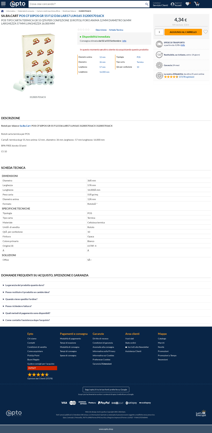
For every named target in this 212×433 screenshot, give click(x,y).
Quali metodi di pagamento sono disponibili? (27, 313)
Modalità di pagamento (70, 338)
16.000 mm (104, 72)
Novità (161, 347)
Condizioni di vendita (37, 347)
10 (138, 67)
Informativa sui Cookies (103, 355)
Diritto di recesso (100, 338)
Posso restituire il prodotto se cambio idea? (27, 292)
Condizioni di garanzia (103, 343)
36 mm (102, 62)
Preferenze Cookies (101, 359)
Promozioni (163, 351)
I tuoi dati (129, 338)
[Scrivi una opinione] (83, 29)
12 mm (102, 57)
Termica (140, 62)
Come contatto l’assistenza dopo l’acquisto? (27, 320)
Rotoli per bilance (69, 11)
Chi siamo (31, 338)
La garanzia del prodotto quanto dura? (24, 285)
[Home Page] (2, 12)
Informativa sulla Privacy (104, 351)
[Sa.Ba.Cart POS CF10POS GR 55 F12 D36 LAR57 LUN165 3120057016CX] (37, 61)
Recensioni (163, 359)
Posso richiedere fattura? (18, 306)
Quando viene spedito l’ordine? (21, 299)
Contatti (31, 343)
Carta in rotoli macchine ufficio (48, 11)
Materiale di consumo (26, 11)
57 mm (102, 67)
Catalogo (162, 338)
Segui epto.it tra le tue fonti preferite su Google (106, 389)
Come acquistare (35, 351)
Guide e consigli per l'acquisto (40, 363)
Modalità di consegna (69, 347)
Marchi (161, 343)
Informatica (10, 11)
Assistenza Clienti (133, 351)
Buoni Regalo (33, 359)
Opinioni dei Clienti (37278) (40, 378)
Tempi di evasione (68, 343)
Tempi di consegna (68, 351)
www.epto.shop (106, 429)
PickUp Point (33, 355)
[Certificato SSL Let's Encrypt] (201, 413)
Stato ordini (130, 343)
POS (138, 57)
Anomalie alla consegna (103, 347)
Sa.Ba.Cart (25, 125)
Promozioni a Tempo (167, 355)
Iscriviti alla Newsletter (138, 347)
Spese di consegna (68, 355)
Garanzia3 (102, 363)
